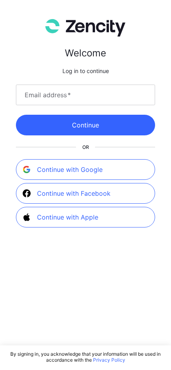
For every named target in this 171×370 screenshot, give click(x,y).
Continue (85, 125)
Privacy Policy (109, 360)
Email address (48, 94)
